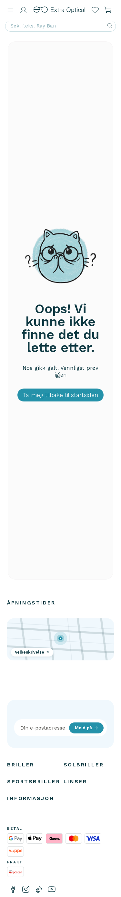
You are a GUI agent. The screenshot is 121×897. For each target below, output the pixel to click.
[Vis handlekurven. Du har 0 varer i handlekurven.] (108, 10)
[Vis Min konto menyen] (23, 10)
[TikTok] (39, 889)
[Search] (110, 26)
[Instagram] (26, 889)
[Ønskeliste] (95, 10)
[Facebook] (13, 889)
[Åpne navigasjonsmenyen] (10, 10)
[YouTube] (51, 889)
